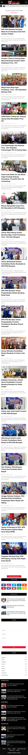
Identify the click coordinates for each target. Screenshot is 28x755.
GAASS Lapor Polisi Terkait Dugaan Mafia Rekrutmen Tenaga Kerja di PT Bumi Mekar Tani (16, 600)
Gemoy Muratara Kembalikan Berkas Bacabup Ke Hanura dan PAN (13, 353)
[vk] (9, 588)
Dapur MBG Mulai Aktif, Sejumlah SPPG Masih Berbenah (15, 606)
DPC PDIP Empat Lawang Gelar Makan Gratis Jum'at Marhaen (15, 684)
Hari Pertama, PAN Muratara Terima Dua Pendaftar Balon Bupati (11, 469)
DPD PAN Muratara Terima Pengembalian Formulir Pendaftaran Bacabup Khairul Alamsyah (12, 323)
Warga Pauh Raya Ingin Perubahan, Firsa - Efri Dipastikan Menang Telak (13, 90)
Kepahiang (14, 661)
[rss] (24, 588)
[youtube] (14, 588)
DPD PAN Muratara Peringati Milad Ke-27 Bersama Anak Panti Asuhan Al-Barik (13, 31)
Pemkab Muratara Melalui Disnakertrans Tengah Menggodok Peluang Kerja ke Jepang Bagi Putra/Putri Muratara (16, 697)
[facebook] (3, 585)
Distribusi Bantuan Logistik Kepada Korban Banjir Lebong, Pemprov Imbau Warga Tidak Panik (16, 613)
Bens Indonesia (17, 752)
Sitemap (14, 748)
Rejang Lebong (14, 675)
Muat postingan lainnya (14, 576)
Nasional (14, 668)
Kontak (17, 750)
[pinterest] (3, 588)
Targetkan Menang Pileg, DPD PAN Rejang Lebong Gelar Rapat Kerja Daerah (13, 558)
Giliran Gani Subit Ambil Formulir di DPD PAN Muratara (13, 412)
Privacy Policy (12, 750)
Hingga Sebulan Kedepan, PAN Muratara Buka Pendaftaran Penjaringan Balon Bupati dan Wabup (12, 499)
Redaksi (9, 748)
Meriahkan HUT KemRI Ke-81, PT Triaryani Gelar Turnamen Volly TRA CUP (16, 690)
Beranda (4, 748)
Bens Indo (4, 36)
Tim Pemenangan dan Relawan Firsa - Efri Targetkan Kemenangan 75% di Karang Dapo (14, 148)
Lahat (14, 666)
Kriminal (14, 664)
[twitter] (14, 585)
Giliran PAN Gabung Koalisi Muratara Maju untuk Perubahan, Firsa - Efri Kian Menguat (13, 235)
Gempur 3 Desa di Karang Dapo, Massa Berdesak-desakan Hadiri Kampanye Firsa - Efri (13, 61)
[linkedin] (19, 585)
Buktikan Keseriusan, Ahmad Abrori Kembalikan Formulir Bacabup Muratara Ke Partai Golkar (12, 383)
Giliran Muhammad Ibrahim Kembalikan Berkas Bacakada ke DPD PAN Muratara (13, 264)
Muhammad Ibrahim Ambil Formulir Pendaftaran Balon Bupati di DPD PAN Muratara (11, 440)
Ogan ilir (14, 670)
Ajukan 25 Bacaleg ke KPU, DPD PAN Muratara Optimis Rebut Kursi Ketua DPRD (13, 529)
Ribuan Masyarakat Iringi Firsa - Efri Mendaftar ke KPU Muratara (13, 207)
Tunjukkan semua (14, 12)
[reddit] (24, 585)
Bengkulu (14, 657)
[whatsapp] (19, 588)
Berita (4, 17)
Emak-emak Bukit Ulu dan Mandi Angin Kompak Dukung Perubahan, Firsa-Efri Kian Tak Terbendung (13, 178)
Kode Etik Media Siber (21, 748)
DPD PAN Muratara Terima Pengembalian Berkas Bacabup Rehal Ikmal (12, 293)
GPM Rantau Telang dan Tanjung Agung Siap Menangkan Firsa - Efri (13, 119)
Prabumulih (14, 672)
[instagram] (9, 585)
